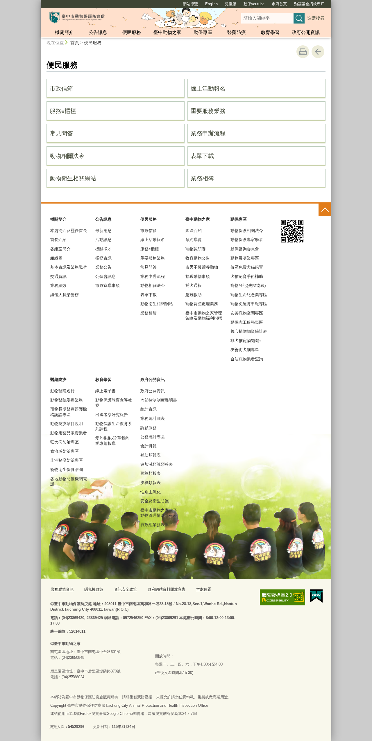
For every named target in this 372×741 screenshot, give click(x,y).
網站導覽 (190, 4)
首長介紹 (58, 239)
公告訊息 (98, 32)
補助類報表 (150, 455)
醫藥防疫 (236, 32)
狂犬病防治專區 (64, 442)
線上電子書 (105, 391)
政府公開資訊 (306, 32)
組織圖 (56, 258)
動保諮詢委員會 (244, 249)
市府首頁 (279, 4)
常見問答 (61, 133)
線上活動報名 (208, 88)
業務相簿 (202, 178)
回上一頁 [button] (318, 51)
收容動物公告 (197, 258)
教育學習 (270, 32)
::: (38, 2)
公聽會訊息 (105, 276)
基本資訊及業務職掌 (68, 267)
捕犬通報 (193, 285)
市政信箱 (61, 88)
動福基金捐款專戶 (309, 4)
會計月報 (148, 446)
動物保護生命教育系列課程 (113, 426)
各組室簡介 (60, 249)
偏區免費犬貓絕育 (246, 267)
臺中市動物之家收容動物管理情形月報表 (158, 513)
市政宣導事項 (107, 285)
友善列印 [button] (302, 51)
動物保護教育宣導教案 (113, 403)
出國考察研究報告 (111, 414)
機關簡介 (64, 32)
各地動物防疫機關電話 (68, 481)
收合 (325, 210)
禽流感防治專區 (64, 451)
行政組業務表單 (154, 524)
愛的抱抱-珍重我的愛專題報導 (112, 441)
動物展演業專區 (244, 258)
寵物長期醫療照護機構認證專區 (68, 412)
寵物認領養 (195, 249)
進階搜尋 (316, 18)
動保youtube (254, 4)
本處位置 (203, 589)
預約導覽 (193, 239)
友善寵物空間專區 (246, 313)
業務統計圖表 (152, 418)
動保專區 (203, 32)
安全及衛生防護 (154, 501)
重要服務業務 (208, 111)
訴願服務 (148, 427)
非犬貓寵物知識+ (245, 340)
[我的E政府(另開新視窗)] (316, 596)
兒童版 (230, 4)
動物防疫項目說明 (66, 423)
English (211, 4)
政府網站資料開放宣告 (166, 589)
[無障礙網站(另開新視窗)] (282, 597)
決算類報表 (150, 482)
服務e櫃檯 (63, 111)
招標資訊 (103, 258)
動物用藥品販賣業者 (68, 433)
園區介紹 (193, 230)
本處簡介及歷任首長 (68, 230)
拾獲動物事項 (197, 276)
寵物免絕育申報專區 (248, 303)
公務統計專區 (152, 436)
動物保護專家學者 (246, 239)
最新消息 (103, 230)
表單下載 (202, 156)
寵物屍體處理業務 (201, 303)
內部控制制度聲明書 (158, 400)
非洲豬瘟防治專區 (66, 460)
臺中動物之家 (167, 32)
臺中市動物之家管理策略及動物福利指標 (203, 316)
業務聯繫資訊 (62, 589)
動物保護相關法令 (246, 230)
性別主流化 (150, 492)
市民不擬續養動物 (201, 267)
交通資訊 (58, 276)
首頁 (74, 42)
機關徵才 (103, 249)
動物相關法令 (67, 156)
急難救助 (193, 294)
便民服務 (131, 32)
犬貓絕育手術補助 (246, 276)
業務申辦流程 (208, 133)
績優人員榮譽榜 (64, 294)
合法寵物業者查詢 (246, 359)
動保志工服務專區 (246, 322)
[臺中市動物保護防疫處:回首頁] (77, 17)
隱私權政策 (93, 589)
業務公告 (103, 267)
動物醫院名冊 (62, 391)
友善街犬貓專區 (244, 349)
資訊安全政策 (125, 589)
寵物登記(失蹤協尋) (248, 285)
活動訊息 (103, 239)
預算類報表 (150, 473)
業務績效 (58, 285)
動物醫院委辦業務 (66, 400)
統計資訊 (148, 409)
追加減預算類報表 (156, 464)
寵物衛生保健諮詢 (66, 469)
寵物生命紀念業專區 (248, 294)
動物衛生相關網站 (73, 178)
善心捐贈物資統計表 (248, 331)
